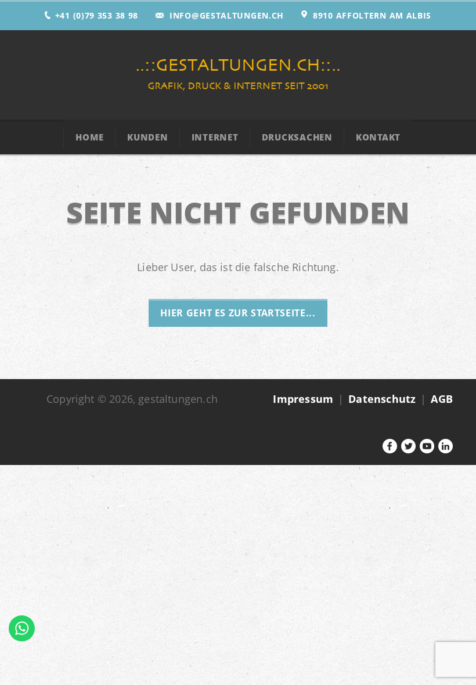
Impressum (303, 399)
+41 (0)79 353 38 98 (96, 15)
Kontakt (378, 137)
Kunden (147, 137)
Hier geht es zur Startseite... (237, 313)
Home (89, 137)
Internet (215, 137)
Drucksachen (297, 137)
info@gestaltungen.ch (227, 15)
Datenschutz (382, 399)
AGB (442, 399)
